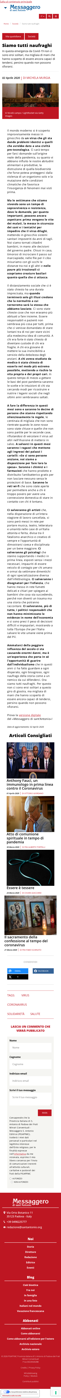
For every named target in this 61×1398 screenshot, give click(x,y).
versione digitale (30, 715)
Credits (24, 1367)
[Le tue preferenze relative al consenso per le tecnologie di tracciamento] (56, 1393)
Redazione (30, 1257)
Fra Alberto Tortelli (34, 847)
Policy (26, 1376)
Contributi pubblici (31, 1381)
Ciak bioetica (30, 1285)
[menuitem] (30, 1253)
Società (15, 23)
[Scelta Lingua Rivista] (56, 16)
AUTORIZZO (17, 1178)
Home (6, 23)
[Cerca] (49, 16)
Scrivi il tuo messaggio (22, 1090)
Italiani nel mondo (30, 1305)
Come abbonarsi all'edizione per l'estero (30, 1338)
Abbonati (30, 1320)
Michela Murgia (38, 78)
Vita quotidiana (13, 36)
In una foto (30, 1300)
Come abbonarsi (30, 1333)
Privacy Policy (34, 1367)
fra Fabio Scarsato (31, 950)
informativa (20, 1153)
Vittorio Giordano (33, 793)
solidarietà (15, 1014)
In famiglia (30, 1295)
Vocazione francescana (30, 1311)
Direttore (30, 1252)
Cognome (15, 1057)
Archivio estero (30, 1349)
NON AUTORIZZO (21, 1182)
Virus (25, 995)
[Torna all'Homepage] (25, 7)
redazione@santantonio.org (24, 1227)
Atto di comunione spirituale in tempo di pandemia (25, 837)
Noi (30, 1239)
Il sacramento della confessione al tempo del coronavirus (26, 940)
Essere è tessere (20, 887)
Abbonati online (30, 1328)
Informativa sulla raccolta (11, 1396)
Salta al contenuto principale (16, 1)
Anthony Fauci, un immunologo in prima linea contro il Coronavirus (30, 784)
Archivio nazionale (31, 1344)
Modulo (34, 1376)
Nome (13, 1040)
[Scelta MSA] (5, 7)
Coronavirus (17, 1005)
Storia (30, 1246)
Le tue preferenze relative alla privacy (23, 1392)
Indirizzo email (18, 1073)
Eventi (30, 1267)
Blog (30, 1277)
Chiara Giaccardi (32, 892)
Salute (35, 1014)
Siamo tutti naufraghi (30, 23)
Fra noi (30, 1290)
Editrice (30, 1262)
